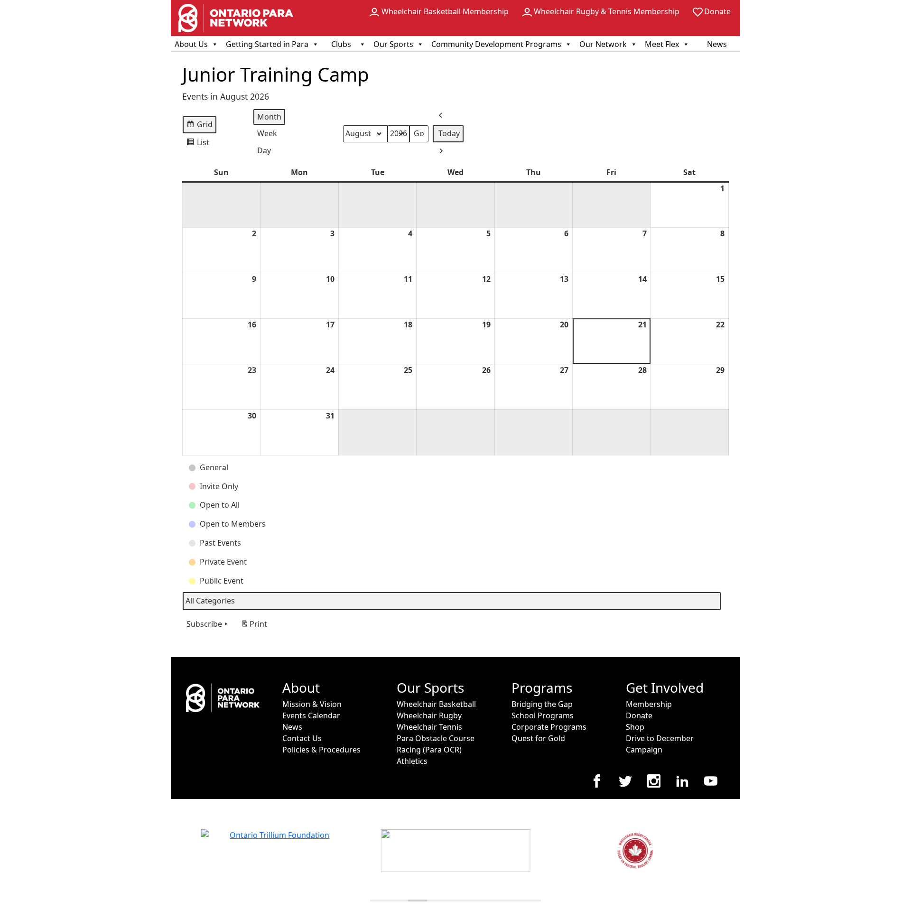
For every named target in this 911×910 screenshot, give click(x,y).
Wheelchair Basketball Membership (445, 11)
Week (267, 133)
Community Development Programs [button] (496, 44)
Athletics (412, 761)
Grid (199, 126)
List (197, 144)
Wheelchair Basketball (436, 704)
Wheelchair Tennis (429, 727)
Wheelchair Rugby (429, 715)
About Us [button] (191, 44)
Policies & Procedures (321, 749)
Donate (717, 11)
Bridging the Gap (542, 704)
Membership (649, 704)
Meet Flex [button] (662, 44)
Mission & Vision (312, 704)
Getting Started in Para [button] (267, 44)
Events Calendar (311, 715)
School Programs (542, 715)
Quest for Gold (538, 738)
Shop (635, 727)
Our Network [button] (603, 44)
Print (254, 626)
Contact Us (302, 738)
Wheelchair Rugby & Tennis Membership (606, 11)
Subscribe (204, 624)
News (717, 44)
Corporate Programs (548, 727)
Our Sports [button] (393, 44)
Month (269, 116)
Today (449, 133)
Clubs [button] (341, 44)
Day (264, 150)
